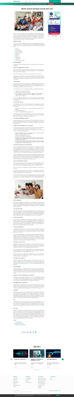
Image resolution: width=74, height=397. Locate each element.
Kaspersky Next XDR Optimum (41, 382)
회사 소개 (37, 1)
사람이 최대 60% (41, 202)
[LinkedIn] (33, 332)
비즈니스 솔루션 (40, 376)
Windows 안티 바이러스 (28, 382)
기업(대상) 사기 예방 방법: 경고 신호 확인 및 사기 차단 (37, 360)
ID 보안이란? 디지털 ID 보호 (20, 359)
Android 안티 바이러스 (28, 378)
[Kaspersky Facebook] (49, 390)
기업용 (29, 1)
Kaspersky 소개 (52, 376)
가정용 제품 (15, 376)
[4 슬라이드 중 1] (35, 370)
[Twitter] (30, 332)
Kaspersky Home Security (19, 323)
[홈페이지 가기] (16, 1)
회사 (51, 378)
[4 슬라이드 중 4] (38, 370)
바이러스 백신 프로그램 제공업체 (34, 277)
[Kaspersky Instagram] (58, 390)
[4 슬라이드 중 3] (37, 370)
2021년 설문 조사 (20, 34)
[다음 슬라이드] (62, 359)
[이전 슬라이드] (11, 359)
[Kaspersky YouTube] (56, 390)
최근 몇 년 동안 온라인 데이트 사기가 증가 (25, 263)
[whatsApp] (36, 332)
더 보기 (15, 366)
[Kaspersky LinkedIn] (54, 390)
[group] (21, 358)
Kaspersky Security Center (41, 385)
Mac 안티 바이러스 (28, 379)
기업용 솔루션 (39, 386)
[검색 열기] (48, 1)
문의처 (51, 379)
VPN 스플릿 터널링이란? (52, 359)
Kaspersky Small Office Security (42, 378)
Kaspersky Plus (15, 379)
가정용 (26, 1)
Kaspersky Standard (15, 378)
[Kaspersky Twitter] (52, 390)
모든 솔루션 (14, 386)
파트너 (33, 1)
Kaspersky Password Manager (20, 324)
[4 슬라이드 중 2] (36, 370)
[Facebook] (28, 332)
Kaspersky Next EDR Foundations (42, 379)
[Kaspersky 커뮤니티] (60, 390)
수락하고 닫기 (57, 395)
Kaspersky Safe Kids (18, 322)
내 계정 (55, 1)
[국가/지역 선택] (46, 1)
